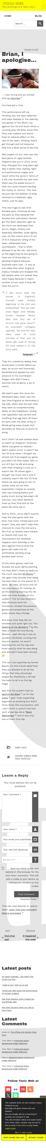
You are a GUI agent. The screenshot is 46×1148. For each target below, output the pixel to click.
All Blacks (28, 574)
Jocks (5, 698)
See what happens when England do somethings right (18, 1000)
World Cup (25, 758)
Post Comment (26, 894)
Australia (19, 756)
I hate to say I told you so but (15, 985)
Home (7, 16)
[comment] (35, 807)
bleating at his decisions (15, 627)
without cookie (36, 1137)
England (27, 756)
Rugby (17, 747)
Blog (38, 16)
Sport (23, 747)
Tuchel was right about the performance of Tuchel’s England (19, 992)
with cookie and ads (14, 1137)
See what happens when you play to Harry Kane (18, 1009)
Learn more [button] (10, 1128)
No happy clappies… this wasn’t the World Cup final (17, 978)
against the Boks (11, 694)
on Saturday (13, 98)
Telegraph (27, 354)
